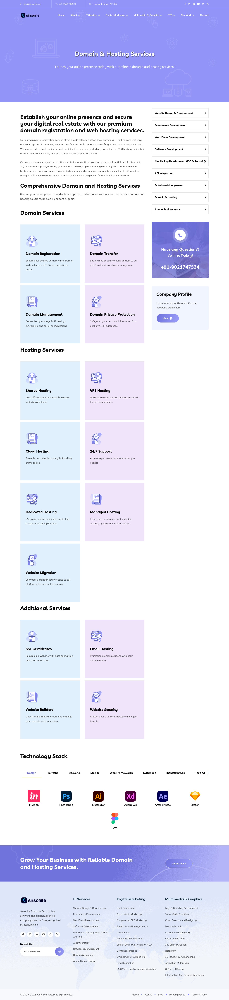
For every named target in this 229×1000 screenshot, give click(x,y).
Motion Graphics (174, 926)
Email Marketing (125, 962)
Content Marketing (127, 950)
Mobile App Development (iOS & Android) (180, 161)
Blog (160, 994)
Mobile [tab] (95, 773)
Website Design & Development (174, 113)
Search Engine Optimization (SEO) (134, 944)
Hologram (170, 950)
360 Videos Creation (176, 944)
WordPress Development (170, 137)
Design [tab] (31, 773)
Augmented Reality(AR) (177, 932)
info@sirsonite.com (33, 3)
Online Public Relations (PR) (131, 956)
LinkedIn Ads (123, 932)
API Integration (164, 173)
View (166, 318)
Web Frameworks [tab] (121, 773)
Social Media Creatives (177, 914)
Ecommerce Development (170, 125)
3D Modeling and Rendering (180, 956)
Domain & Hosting (166, 197)
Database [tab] (149, 773)
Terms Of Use (199, 994)
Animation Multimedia (177, 962)
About (73, 15)
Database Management (169, 185)
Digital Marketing (115, 15)
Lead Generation (126, 908)
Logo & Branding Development (181, 908)
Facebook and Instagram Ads (132, 926)
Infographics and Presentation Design (185, 975)
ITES (170, 15)
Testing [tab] (200, 773)
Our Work (186, 15)
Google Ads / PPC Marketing (132, 920)
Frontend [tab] (53, 773)
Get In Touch (179, 863)
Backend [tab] (74, 773)
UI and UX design (174, 969)
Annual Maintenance (167, 209)
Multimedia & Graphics (146, 15)
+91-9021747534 (67, 3)
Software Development (169, 149)
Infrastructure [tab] (175, 773)
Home (61, 15)
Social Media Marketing (129, 914)
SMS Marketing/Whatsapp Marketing (137, 969)
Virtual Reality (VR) (175, 938)
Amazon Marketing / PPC (130, 938)
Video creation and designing (181, 920)
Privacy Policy (177, 994)
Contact (204, 15)
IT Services (91, 15)
